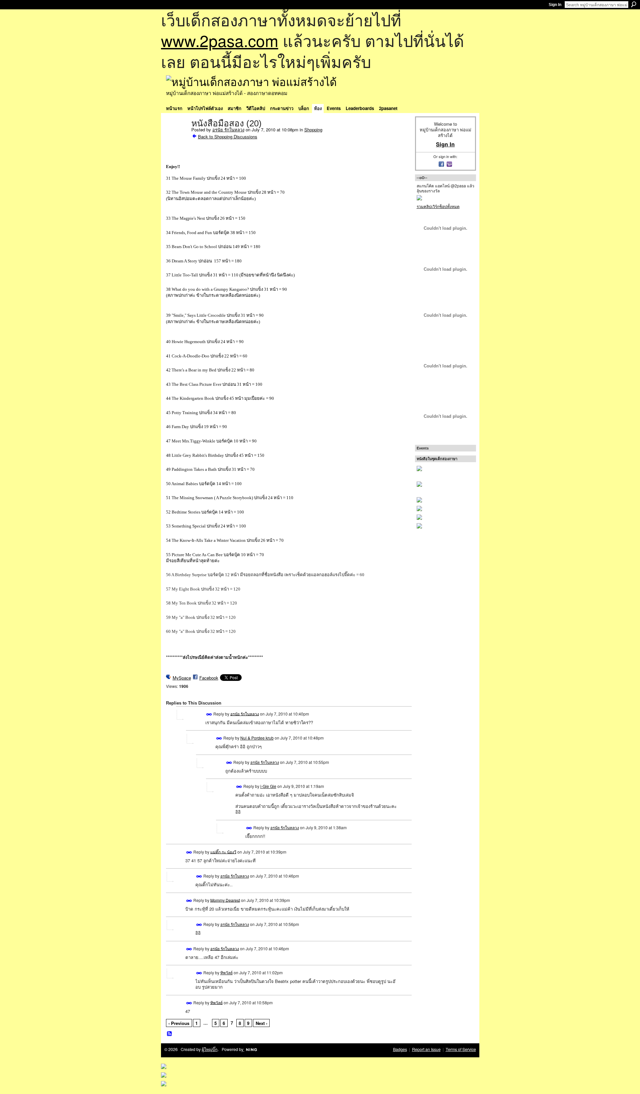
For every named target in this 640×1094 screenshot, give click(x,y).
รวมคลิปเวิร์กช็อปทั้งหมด (438, 206)
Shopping (313, 129)
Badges (400, 1049)
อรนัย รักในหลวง (228, 129)
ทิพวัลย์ (226, 972)
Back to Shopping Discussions (227, 136)
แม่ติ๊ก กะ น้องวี (223, 851)
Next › (261, 1023)
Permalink (209, 714)
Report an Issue (426, 1049)
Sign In (555, 4)
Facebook (208, 678)
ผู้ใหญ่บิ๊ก (210, 1049)
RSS (170, 1034)
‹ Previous (178, 1023)
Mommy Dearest (225, 900)
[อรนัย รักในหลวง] (176, 137)
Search (633, 4)
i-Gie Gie (268, 786)
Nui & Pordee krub (257, 738)
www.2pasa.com (219, 40)
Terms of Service (461, 1049)
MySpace (182, 678)
